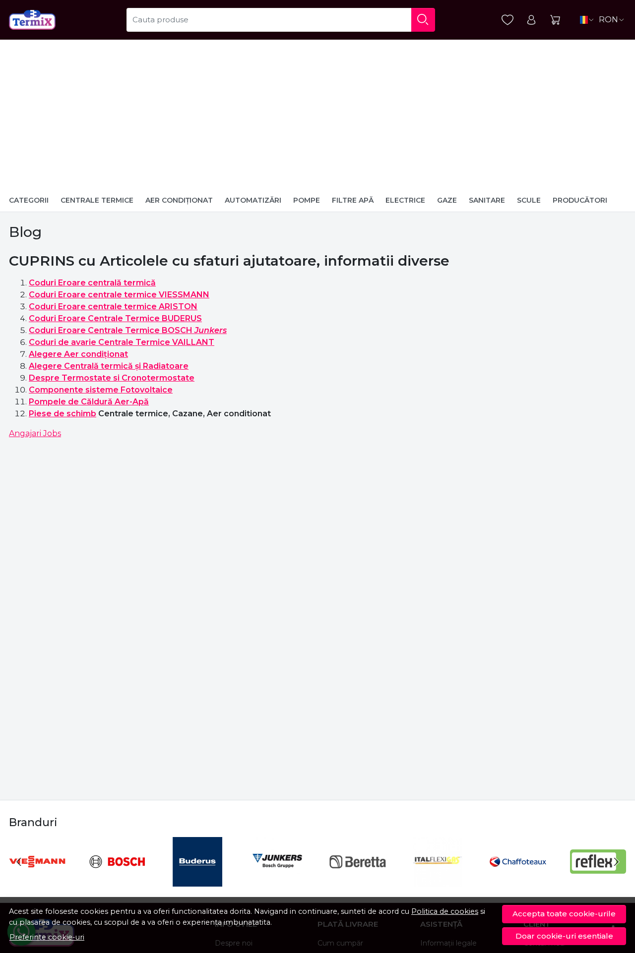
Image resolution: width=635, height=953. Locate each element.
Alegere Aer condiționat (78, 354)
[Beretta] (357, 880)
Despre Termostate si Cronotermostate (111, 378)
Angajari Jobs (35, 433)
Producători (580, 200)
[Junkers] (278, 880)
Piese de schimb (62, 413)
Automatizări (253, 200)
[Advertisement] (317, 114)
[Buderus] (197, 880)
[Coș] (555, 20)
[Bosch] (117, 880)
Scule (529, 200)
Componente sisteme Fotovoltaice (101, 389)
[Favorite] (507, 20)
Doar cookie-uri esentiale (564, 936)
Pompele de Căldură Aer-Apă (89, 401)
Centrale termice (97, 200)
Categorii (29, 200)
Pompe (306, 200)
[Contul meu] (531, 20)
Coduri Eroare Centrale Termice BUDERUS (115, 318)
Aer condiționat (179, 200)
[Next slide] (616, 862)
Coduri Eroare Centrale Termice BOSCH (128, 330)
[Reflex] (598, 880)
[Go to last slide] (19, 862)
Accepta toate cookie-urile (564, 913)
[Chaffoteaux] (518, 880)
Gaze (447, 200)
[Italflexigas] (438, 880)
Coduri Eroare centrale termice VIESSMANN (119, 294)
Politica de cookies (444, 911)
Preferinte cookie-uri (46, 937)
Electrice (405, 200)
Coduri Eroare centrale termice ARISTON (113, 306)
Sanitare (487, 200)
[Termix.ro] (32, 20)
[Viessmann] (37, 880)
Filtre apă (353, 200)
